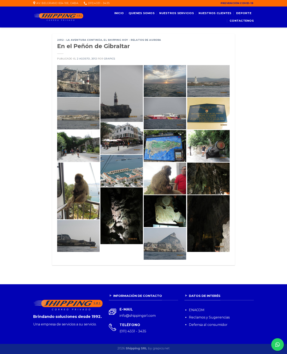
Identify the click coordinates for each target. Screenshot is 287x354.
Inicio (119, 13)
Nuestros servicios (176, 13)
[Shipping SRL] (58, 17)
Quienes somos (142, 13)
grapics (109, 58)
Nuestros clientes (215, 13)
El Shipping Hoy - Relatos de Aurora (132, 39)
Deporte (243, 13)
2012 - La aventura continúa (79, 39)
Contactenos (242, 20)
